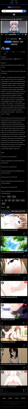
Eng (12, 0)
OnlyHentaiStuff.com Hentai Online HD (8, 406)
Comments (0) (14, 44)
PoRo (13, 200)
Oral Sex (14, 196)
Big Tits (9, 196)
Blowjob (22, 200)
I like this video (6, 39)
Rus (16, 0)
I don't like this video (8, 39)
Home (4, 398)
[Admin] (3, 48)
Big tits (3, 203)
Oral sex (17, 200)
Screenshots (15, 41)
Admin (7, 48)
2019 (9, 200)
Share (21, 41)
